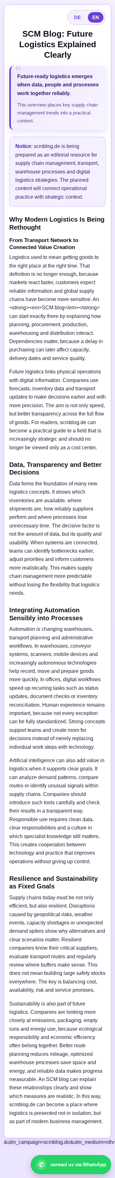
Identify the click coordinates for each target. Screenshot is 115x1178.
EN (95, 17)
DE (77, 17)
